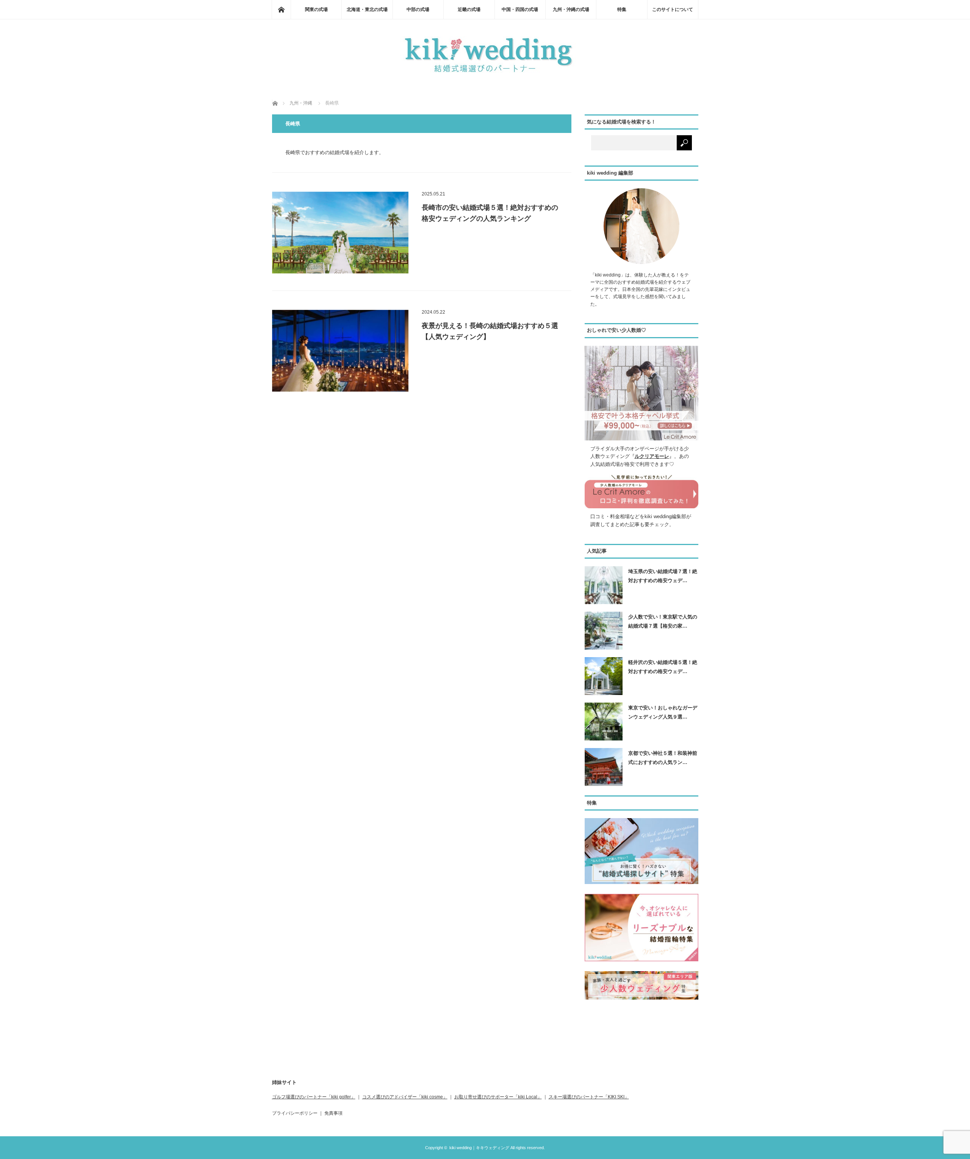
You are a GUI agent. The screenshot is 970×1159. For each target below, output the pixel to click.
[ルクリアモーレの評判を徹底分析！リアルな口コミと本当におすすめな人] (641, 506)
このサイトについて (672, 9)
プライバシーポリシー (295, 1113)
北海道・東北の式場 (367, 9)
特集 (621, 9)
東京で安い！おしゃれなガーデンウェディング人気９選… (662, 712)
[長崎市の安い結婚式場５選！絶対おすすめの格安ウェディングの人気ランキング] (340, 232)
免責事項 (333, 1113)
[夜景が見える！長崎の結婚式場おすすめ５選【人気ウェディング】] (340, 351)
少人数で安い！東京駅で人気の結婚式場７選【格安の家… (662, 621)
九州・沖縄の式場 (571, 9)
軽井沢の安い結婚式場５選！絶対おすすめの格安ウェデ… (662, 666)
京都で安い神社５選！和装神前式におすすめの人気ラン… (662, 757)
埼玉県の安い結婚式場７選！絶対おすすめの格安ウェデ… (662, 576)
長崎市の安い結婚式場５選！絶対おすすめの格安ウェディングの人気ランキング (490, 213)
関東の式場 (316, 9)
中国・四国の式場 (520, 9)
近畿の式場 (469, 9)
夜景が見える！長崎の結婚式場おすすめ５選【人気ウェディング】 (490, 331)
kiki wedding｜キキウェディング (479, 1147)
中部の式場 (418, 9)
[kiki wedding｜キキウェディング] (485, 73)
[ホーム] (281, 9)
